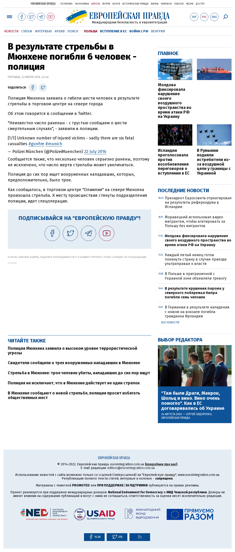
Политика (66, 4)
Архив (60, 31)
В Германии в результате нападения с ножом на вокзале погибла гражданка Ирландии (197, 311)
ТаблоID (179, 4)
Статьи (26, 31)
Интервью (43, 31)
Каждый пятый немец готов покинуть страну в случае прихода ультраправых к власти (196, 259)
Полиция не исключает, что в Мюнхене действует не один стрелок (74, 383)
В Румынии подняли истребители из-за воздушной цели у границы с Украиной (214, 162)
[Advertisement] (79, 296)
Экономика (82, 4)
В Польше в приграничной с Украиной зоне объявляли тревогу (196, 276)
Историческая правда (135, 4)
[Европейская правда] (117, 16)
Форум (106, 4)
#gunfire (36, 143)
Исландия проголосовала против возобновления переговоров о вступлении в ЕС (174, 162)
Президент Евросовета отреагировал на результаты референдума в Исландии (198, 202)
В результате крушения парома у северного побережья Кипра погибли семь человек (194, 292)
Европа (95, 4)
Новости (11, 31)
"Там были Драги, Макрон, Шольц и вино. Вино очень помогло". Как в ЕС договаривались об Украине (192, 401)
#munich (53, 143)
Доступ (200, 4)
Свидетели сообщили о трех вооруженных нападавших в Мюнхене (74, 362)
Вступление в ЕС (113, 31)
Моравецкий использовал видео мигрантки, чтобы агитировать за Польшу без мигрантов (195, 221)
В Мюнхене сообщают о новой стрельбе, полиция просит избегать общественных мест (74, 395)
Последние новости (183, 190)
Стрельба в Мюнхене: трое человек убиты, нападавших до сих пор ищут (79, 372)
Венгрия (158, 31)
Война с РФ (138, 31)
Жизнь (155, 4)
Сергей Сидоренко (199, 414)
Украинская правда (43, 3)
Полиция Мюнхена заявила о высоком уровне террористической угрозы (72, 350)
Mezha (189, 4)
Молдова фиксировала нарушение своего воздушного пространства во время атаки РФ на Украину (174, 101)
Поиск (72, 31)
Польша (90, 31)
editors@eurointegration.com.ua (131, 468)
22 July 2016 (95, 151)
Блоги (116, 4)
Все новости (170, 322)
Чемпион (166, 4)
